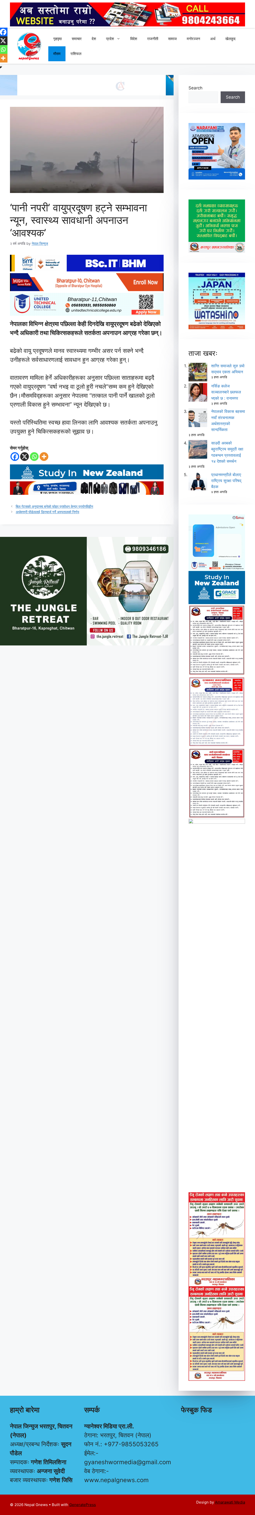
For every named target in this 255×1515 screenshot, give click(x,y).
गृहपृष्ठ (57, 38)
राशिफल (75, 53)
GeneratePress (82, 1504)
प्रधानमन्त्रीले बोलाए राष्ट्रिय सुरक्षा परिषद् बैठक (226, 480)
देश (94, 38)
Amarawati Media (230, 1502)
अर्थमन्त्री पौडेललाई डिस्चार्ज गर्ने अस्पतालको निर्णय (47, 512)
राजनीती (152, 38)
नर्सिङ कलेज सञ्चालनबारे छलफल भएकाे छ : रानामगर (226, 391)
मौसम (57, 53)
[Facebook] (14, 456)
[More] (44, 456)
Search (195, 87)
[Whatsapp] (34, 456)
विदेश (133, 38)
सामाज (172, 38)
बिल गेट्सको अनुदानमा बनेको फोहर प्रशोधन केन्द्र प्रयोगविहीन (54, 506)
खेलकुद (230, 38)
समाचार (77, 38)
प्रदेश (110, 38)
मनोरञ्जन (193, 38)
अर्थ (212, 38)
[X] (24, 456)
